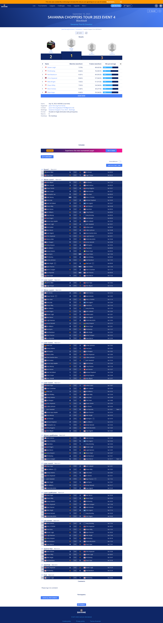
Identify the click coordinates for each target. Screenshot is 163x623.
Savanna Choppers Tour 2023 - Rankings (62, 110)
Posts (69, 6)
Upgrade (76, 6)
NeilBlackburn (91, 53)
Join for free (116, 6)
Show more (81, 96)
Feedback (82, 604)
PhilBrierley (51, 51)
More (84, 6)
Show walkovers (113, 161)
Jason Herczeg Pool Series (68, 29)
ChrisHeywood (112, 53)
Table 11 (118, 409)
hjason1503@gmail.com (66, 108)
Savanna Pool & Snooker (82, 24)
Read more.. (111, 2)
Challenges (61, 6)
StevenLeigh (71, 49)
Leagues (52, 6)
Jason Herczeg (53, 108)
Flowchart (48, 157)
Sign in (128, 6)
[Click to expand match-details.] (75, 172)
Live (34, 6)
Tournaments (42, 6)
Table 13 (118, 459)
